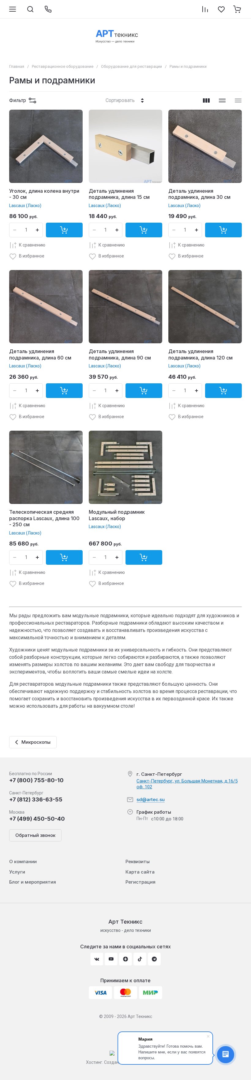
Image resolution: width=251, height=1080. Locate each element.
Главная (16, 66)
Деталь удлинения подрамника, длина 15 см (119, 194)
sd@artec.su (151, 799)
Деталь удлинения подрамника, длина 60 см (40, 354)
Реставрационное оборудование (62, 66)
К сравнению (32, 245)
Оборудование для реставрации (131, 66)
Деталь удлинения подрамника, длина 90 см (120, 354)
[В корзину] (64, 230)
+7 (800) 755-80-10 (36, 780)
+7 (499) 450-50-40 (37, 818)
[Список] (222, 100)
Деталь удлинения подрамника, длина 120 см (200, 354)
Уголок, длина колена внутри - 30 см (44, 194)
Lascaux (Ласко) (25, 205)
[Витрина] (206, 100)
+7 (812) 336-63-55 (35, 799)
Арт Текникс (125, 921)
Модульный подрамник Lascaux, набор (117, 515)
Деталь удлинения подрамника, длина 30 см (199, 194)
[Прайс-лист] (238, 100)
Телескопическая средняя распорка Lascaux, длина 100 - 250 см (44, 518)
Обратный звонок (35, 835)
